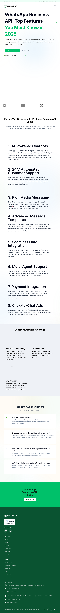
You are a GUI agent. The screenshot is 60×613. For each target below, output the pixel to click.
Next (57, 106)
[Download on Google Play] (5, 531)
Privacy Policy (8, 562)
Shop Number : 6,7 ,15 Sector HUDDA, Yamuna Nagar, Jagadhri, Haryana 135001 (29, 595)
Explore (7, 554)
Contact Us (27, 50)
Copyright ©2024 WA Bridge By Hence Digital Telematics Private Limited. (21, 609)
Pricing (6, 542)
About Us (7, 551)
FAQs (6, 571)
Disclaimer (7, 568)
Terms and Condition (10, 565)
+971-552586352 (11, 591)
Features (7, 545)
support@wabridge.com (13, 588)
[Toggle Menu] (54, 5)
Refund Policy (8, 577)
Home (6, 539)
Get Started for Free (11, 50)
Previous (2, 106)
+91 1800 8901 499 (12, 602)
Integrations (8, 548)
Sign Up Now (30, 499)
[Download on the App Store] (10, 531)
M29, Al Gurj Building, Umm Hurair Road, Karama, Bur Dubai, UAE (25, 585)
